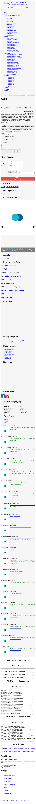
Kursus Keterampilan (13, 42)
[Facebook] (2, 151)
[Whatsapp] (19, 151)
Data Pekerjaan (11, 59)
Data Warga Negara (12, 69)
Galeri (6, 269)
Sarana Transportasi (12, 50)
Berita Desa (7, 355)
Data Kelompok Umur (13, 65)
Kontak (6, 90)
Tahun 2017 (10, 78)
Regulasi (6, 86)
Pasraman (9, 41)
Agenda (6, 255)
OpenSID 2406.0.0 (14, 800)
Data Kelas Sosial (12, 71)
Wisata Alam (7, 352)
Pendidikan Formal (12, 38)
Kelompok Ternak (12, 32)
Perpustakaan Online (9, 354)
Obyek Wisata (11, 24)
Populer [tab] (6, 421)
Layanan (6, 89)
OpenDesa (5, 800)
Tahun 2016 (10, 80)
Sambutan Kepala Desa (13, 15)
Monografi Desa (11, 74)
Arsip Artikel (9, 416)
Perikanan (10, 21)
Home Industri (11, 26)
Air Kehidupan (7, 283)
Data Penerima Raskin (13, 66)
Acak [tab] (5, 422)
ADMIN (3, 187)
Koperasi (9, 33)
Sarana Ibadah (11, 44)
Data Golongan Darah (13, 63)
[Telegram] (12, 151)
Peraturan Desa (8, 358)
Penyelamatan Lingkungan (12, 290)
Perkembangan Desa (9, 349)
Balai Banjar (10, 47)
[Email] (9, 151)
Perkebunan (10, 20)
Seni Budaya (10, 35)
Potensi (6, 17)
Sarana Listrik (11, 48)
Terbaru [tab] (6, 419)
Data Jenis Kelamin (12, 62)
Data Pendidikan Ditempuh (14, 57)
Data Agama (10, 60)
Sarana (6, 36)
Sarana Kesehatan (12, 45)
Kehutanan (10, 29)
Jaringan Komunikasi (13, 51)
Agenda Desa (7, 357)
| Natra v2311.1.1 (24, 800)
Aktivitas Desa (7, 297)
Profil (5, 14)
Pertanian (9, 18)
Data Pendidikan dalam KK (14, 56)
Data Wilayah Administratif (14, 54)
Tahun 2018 (10, 77)
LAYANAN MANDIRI (12, 187)
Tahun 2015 (10, 81)
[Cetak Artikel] (15, 151)
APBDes (6, 75)
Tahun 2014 (10, 84)
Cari (26, 7)
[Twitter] (5, 151)
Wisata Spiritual (8, 351)
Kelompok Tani (11, 30)
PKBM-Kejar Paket (12, 39)
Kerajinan (10, 27)
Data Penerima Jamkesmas (14, 68)
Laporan (6, 87)
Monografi (7, 53)
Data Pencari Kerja (12, 72)
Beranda (6, 12)
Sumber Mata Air (11, 23)
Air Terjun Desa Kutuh (11, 276)
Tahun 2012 (10, 83)
